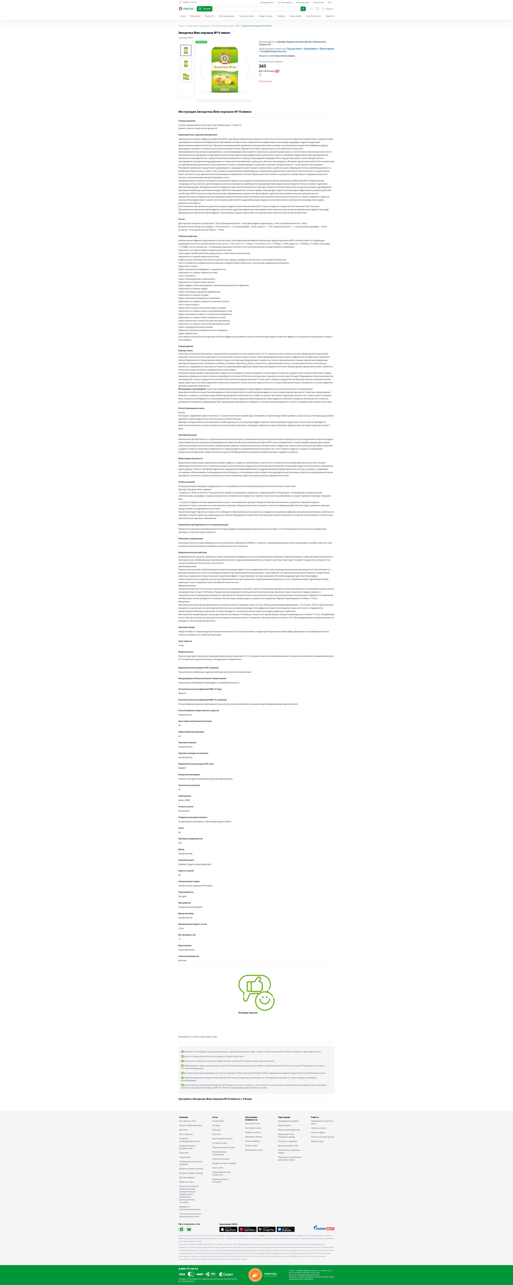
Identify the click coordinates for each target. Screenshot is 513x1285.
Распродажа (195, 16)
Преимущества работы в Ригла (322, 1122)
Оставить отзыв (219, 1143)
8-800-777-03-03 (188, 1269)
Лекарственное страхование (219, 1153)
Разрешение (185, 1157)
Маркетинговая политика (191, 1169)
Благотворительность (222, 1139)
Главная (181, 26)
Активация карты (253, 1128)
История (216, 1125)
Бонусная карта (302, 3)
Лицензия (184, 1153)
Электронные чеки (254, 1150)
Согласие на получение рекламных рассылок (190, 1215)
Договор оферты (187, 1178)
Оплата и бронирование (190, 1125)
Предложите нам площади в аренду (286, 1135)
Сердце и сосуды (265, 16)
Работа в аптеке (318, 1128)
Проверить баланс (253, 1137)
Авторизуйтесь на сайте (188, 1037)
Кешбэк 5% (209, 16)
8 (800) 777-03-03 (195, 1241)
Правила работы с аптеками (220, 1180)
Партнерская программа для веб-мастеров (289, 1158)
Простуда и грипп (246, 16)
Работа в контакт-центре (322, 1137)
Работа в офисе (318, 1133)
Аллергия (281, 16)
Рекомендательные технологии (221, 1173)
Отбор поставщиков (287, 1141)
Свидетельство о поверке (224, 1163)
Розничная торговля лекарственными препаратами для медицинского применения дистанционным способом (188, 1194)
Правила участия (253, 1132)
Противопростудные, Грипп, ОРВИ (225, 26)
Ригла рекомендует (227, 16)
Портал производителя (289, 1130)
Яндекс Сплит (331, 16)
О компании (218, 1121)
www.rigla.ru (261, 1236)
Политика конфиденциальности (189, 1140)
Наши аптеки (318, 3)
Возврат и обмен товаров (191, 1173)
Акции (183, 16)
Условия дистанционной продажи (190, 1163)
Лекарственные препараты (197, 26)
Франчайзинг (284, 1125)
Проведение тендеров (288, 1121)
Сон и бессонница (313, 16)
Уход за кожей (295, 16)
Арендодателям (266, 3)
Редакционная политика (223, 1148)
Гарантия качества (221, 1159)
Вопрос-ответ (251, 1146)
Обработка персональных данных (189, 1208)
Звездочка (264, 56)
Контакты (216, 1134)
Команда (216, 1130)
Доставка (183, 1130)
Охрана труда (317, 1141)
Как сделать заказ (187, 1121)
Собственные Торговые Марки (289, 1151)
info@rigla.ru (308, 1279)
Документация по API (288, 1146)
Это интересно (186, 1134)
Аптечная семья (252, 1124)
